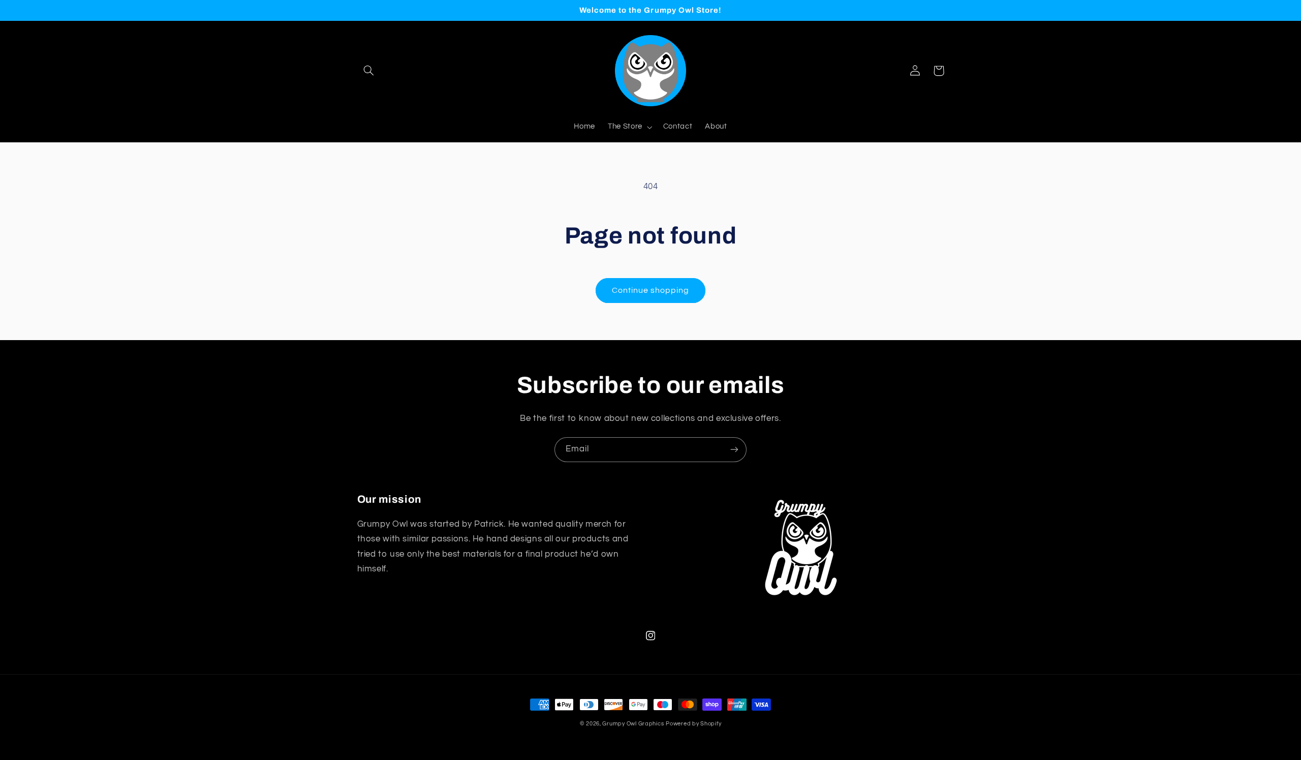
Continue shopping (651, 290)
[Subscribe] (734, 449)
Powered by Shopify (693, 723)
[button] (369, 70)
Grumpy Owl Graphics (633, 723)
